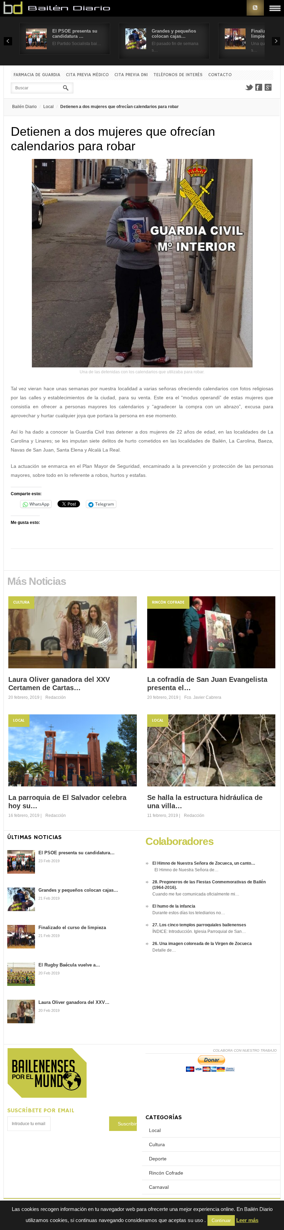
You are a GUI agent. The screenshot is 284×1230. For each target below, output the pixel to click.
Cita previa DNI (131, 75)
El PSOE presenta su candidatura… (76, 852)
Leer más (247, 1220)
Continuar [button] (221, 1220)
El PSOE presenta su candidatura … (74, 33)
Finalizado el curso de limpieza (72, 927)
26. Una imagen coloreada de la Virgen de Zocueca (202, 943)
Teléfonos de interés (178, 75)
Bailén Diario (24, 106)
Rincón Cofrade (168, 602)
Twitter (249, 87)
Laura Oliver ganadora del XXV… (73, 1002)
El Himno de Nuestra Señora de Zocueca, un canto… (203, 863)
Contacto (220, 75)
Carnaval (159, 1187)
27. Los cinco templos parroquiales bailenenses (199, 924)
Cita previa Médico (87, 75)
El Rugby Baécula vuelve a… (69, 965)
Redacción (55, 697)
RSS (255, 8)
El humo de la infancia (173, 906)
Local (48, 106)
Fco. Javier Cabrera (202, 697)
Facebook (259, 87)
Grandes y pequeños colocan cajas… (174, 33)
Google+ (268, 87)
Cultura (21, 602)
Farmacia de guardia (37, 75)
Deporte (158, 1158)
